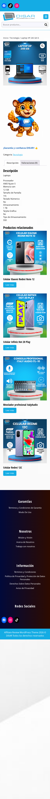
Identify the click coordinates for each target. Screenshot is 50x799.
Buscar (46, 24)
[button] (42, 45)
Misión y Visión (25, 537)
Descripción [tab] (13, 162)
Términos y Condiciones (25, 572)
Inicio (5, 38)
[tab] (45, 16)
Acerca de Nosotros (25, 542)
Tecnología (14, 38)
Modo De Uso (25, 512)
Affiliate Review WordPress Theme (21, 632)
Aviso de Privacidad (25, 588)
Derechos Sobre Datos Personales (25, 583)
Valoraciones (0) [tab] (29, 162)
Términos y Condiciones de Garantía (25, 507)
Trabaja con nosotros (25, 546)
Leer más (10, 284)
